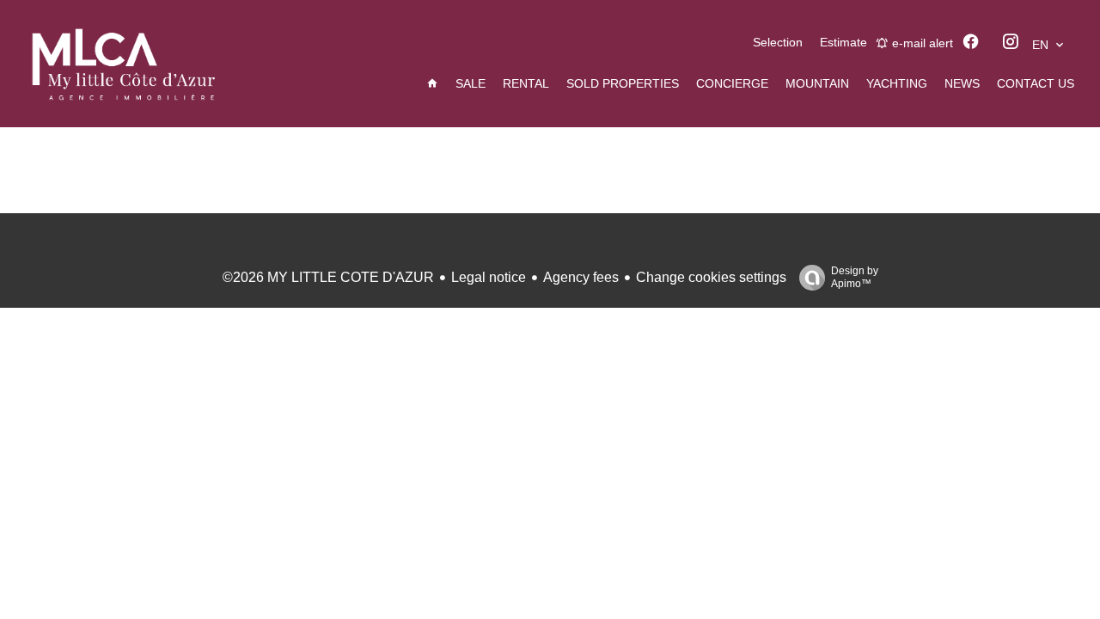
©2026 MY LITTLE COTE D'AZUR (328, 277)
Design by (854, 277)
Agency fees (581, 277)
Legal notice (488, 277)
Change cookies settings (711, 277)
